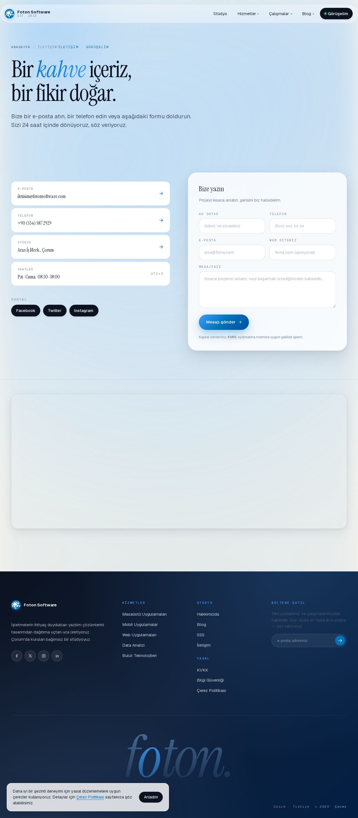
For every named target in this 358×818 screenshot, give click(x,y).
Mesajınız (210, 267)
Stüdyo (220, 13)
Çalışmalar (280, 13)
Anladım (151, 797)
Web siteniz (283, 240)
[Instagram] (43, 655)
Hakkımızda (208, 614)
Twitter (55, 310)
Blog (308, 13)
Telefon (278, 214)
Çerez (341, 806)
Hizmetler (248, 13)
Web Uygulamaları (139, 634)
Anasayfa (20, 47)
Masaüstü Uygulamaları (144, 614)
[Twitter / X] (30, 655)
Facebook (26, 310)
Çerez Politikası (211, 690)
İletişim (204, 645)
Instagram (83, 310)
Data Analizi (133, 645)
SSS (200, 634)
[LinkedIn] (57, 655)
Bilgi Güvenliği (210, 680)
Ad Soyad (208, 214)
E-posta (207, 240)
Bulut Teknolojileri (139, 655)
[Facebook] (16, 655)
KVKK (232, 337)
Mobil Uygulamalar (140, 624)
